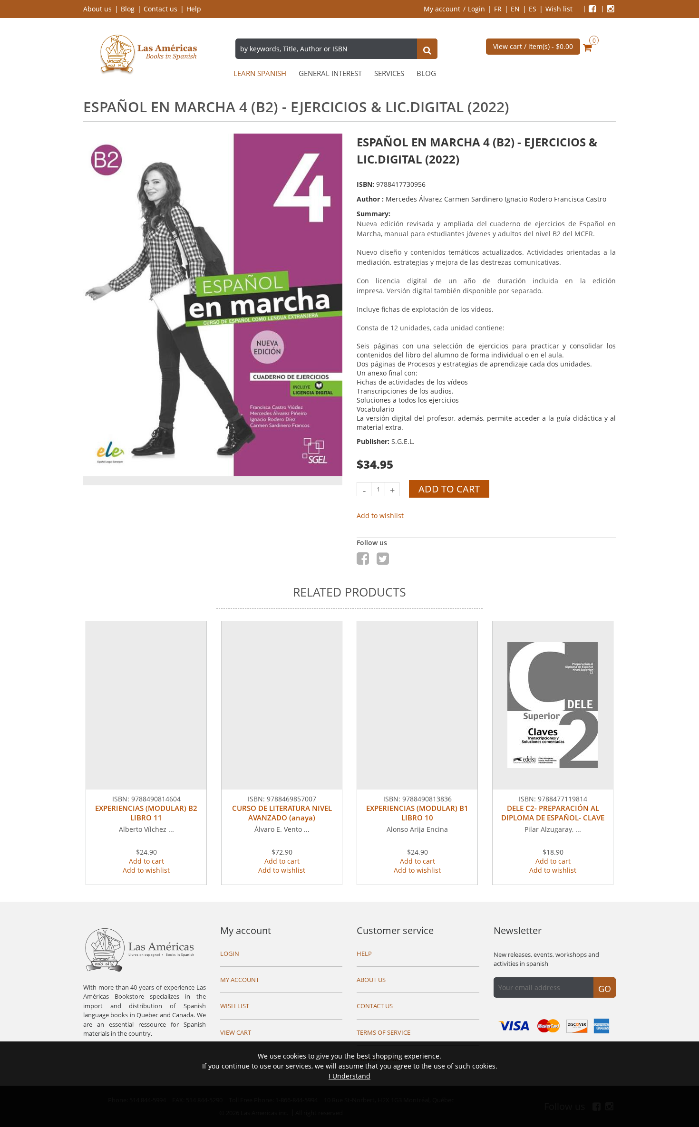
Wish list (559, 8)
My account (442, 8)
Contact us (160, 8)
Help (193, 8)
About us (97, 8)
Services (389, 73)
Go (604, 988)
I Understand (349, 1075)
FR (498, 8)
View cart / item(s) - (533, 46)
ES (532, 8)
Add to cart (449, 488)
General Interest (330, 73)
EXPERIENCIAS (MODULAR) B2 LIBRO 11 (146, 812)
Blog (128, 8)
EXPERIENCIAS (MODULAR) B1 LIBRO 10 (417, 812)
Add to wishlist (380, 515)
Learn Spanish (259, 73)
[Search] (427, 50)
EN (515, 8)
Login (476, 8)
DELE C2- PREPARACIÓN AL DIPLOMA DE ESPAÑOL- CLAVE (552, 812)
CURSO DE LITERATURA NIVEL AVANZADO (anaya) (282, 812)
